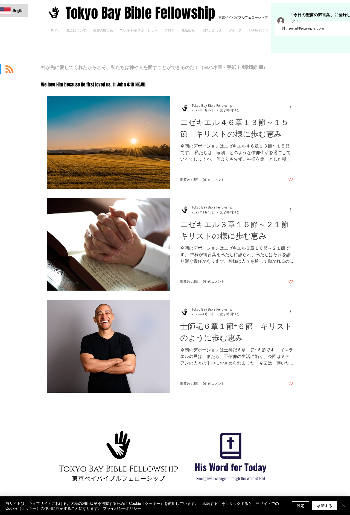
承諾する (324, 505)
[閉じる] (343, 506)
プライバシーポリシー (122, 508)
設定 (300, 505)
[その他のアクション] (292, 108)
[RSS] (9, 69)
